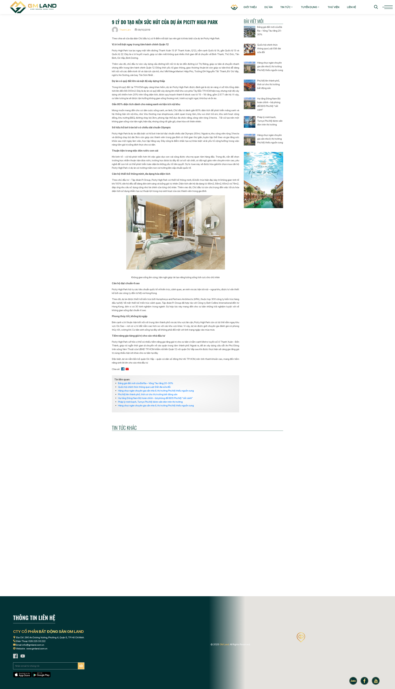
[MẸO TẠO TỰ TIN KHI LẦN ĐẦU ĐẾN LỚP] (197, 569)
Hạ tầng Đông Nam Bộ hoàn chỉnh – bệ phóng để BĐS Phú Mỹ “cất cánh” (155, 398)
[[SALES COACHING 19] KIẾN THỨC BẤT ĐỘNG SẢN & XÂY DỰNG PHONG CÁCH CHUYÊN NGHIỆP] (197, 492)
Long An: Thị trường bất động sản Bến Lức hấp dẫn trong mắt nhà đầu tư (137, 518)
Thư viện (333, 7)
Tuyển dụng (309, 7)
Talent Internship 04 (126, 593)
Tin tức (285, 7)
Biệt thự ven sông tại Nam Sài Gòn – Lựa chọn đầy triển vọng (255, 595)
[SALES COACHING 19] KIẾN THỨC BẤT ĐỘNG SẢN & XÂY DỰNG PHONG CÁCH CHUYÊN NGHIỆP (197, 521)
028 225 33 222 (37, 641)
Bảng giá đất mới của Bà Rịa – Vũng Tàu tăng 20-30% (145, 383)
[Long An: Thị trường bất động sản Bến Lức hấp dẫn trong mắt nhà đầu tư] (138, 492)
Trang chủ (232, 7)
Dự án (268, 7)
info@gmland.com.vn (33, 644)
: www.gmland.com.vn (36, 648)
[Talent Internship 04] (138, 569)
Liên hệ (351, 7)
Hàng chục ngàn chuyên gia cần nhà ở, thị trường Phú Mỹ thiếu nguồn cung (156, 390)
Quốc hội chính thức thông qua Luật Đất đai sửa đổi (144, 386)
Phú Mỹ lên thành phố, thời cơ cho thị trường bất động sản (147, 394)
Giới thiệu (250, 7)
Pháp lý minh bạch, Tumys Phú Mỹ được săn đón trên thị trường (150, 401)
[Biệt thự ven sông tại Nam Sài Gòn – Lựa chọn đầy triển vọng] (256, 569)
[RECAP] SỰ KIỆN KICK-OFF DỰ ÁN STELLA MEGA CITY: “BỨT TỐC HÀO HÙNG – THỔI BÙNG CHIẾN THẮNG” (254, 521)
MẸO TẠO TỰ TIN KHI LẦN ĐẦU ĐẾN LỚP (193, 593)
